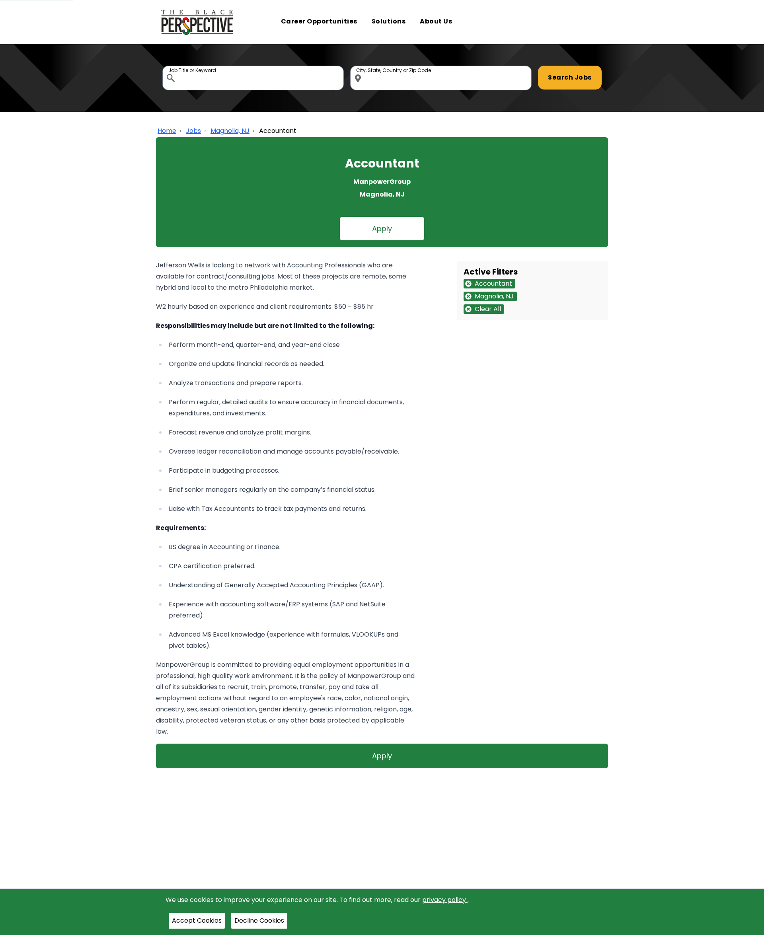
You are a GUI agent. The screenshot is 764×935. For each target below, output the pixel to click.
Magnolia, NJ (229, 130)
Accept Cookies (197, 920)
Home (167, 130)
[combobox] (253, 78)
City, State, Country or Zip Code (359, 67)
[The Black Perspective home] (197, 22)
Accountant (277, 130)
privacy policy (445, 899)
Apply (382, 229)
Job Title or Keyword (171, 67)
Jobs (193, 130)
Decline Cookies (259, 920)
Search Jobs (570, 77)
